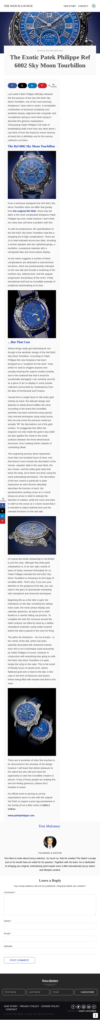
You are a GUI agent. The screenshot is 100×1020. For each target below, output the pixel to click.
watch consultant (87, 1011)
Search (93, 6)
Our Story (70, 6)
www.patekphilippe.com (21, 815)
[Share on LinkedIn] (32, 85)
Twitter (78, 1007)
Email (7, 933)
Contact (83, 6)
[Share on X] (22, 85)
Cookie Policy (50, 1006)
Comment (10, 892)
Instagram (84, 1007)
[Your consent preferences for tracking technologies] (95, 1015)
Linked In (89, 1007)
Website (8, 946)
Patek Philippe (46, 51)
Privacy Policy (29, 1006)
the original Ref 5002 (24, 211)
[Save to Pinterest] (42, 85)
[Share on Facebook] (12, 85)
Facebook (73, 1007)
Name (8, 921)
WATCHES (58, 51)
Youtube (94, 1007)
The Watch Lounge (18, 6)
